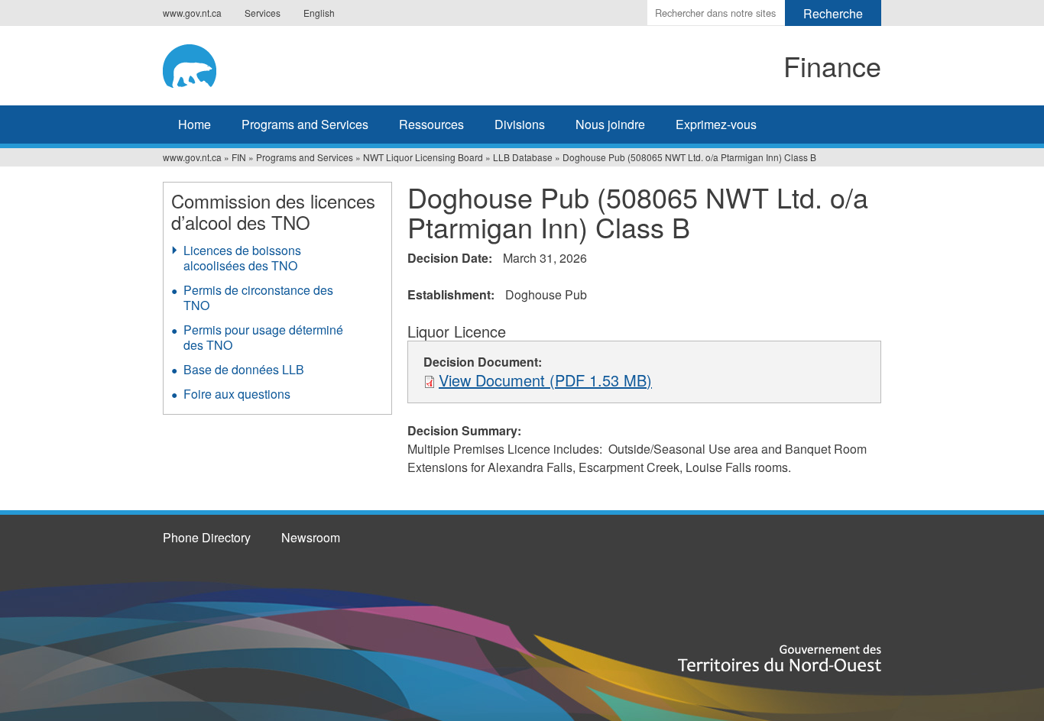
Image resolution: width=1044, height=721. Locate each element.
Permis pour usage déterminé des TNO (263, 337)
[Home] (290, 63)
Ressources (431, 124)
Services (262, 12)
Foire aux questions (236, 394)
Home (194, 124)
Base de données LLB (243, 369)
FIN (239, 156)
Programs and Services (305, 124)
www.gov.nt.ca (192, 12)
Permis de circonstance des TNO (258, 297)
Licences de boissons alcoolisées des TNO (242, 257)
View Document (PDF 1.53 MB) (545, 380)
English (319, 12)
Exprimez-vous (716, 124)
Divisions (519, 124)
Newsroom (310, 537)
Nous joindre (610, 124)
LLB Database (523, 156)
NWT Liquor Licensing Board (423, 156)
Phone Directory (207, 537)
